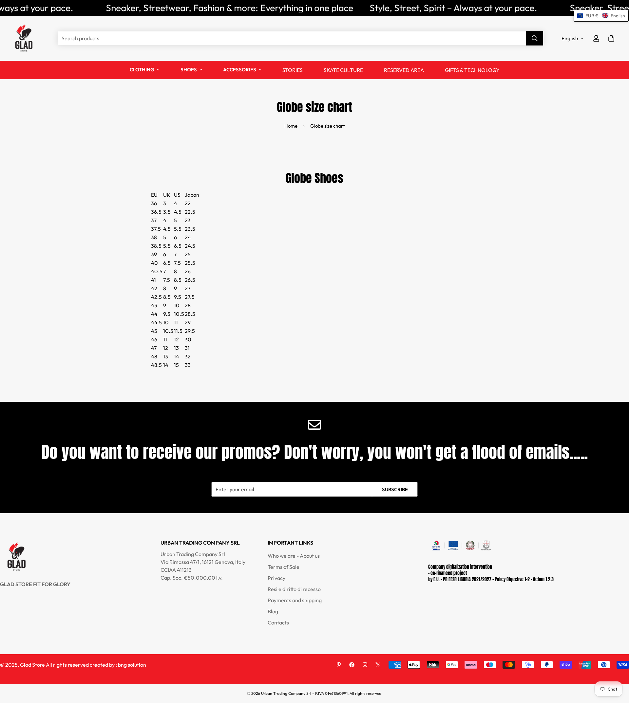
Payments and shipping (295, 600)
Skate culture (343, 70)
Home (290, 126)
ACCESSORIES (239, 69)
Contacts (278, 622)
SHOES (189, 69)
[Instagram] (365, 664)
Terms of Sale (283, 567)
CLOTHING (142, 69)
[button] (611, 38)
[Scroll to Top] (616, 667)
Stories (292, 70)
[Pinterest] (338, 664)
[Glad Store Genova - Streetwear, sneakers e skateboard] (23, 38)
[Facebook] (351, 664)
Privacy (276, 578)
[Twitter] (378, 664)
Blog (273, 611)
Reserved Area (404, 70)
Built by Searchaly (314, 681)
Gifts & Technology (472, 70)
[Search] (534, 38)
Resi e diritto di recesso (294, 589)
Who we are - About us (294, 555)
